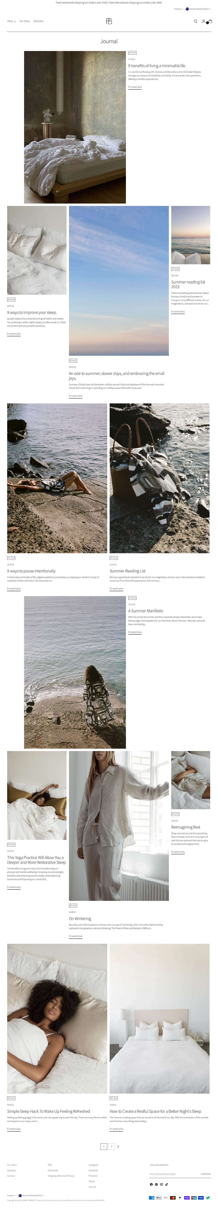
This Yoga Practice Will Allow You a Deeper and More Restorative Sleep (36, 859)
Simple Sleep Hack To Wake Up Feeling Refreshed (48, 1111)
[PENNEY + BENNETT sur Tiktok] (167, 1185)
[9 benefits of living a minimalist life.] (75, 127)
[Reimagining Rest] (190, 780)
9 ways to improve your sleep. (32, 312)
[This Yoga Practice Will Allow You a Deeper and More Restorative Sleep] (37, 795)
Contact (11, 1176)
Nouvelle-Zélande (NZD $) (199, 9)
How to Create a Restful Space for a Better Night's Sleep (155, 1111)
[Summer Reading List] (160, 478)
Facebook (93, 1170)
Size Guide (53, 1170)
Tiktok (92, 1181)
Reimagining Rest (185, 827)
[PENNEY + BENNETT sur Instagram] (162, 1185)
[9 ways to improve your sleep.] (37, 250)
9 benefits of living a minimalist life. (157, 66)
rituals (132, 52)
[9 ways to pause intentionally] (57, 478)
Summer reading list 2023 (188, 284)
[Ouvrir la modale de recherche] (195, 21)
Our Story (12, 1165)
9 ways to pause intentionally (31, 571)
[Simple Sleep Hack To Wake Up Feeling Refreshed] (57, 1019)
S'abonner (206, 1174)
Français (177, 9)
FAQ (50, 1165)
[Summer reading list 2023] (190, 235)
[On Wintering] (119, 826)
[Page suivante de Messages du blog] (118, 1146)
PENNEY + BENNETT (28, 1200)
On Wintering (80, 919)
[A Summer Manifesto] (75, 672)
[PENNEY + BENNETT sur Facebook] (152, 1185)
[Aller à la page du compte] (202, 21)
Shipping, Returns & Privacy (61, 1176)
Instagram (93, 1165)
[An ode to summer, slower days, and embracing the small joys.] (119, 281)
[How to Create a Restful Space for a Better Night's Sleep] (160, 1019)
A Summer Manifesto (145, 611)
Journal (92, 1187)
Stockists (11, 1170)
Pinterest (93, 1176)
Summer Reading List (128, 571)
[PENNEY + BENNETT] (109, 21)
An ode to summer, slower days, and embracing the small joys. (116, 375)
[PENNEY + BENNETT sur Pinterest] (157, 1185)
